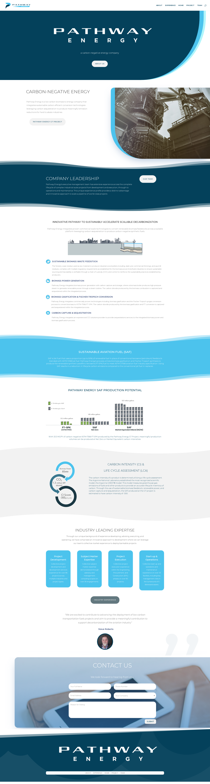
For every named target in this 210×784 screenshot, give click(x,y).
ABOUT (159, 5)
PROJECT (190, 5)
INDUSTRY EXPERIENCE (105, 600)
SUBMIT (150, 722)
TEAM (199, 5)
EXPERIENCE (170, 5)
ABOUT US (99, 64)
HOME (181, 5)
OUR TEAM (148, 179)
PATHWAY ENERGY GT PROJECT (47, 122)
